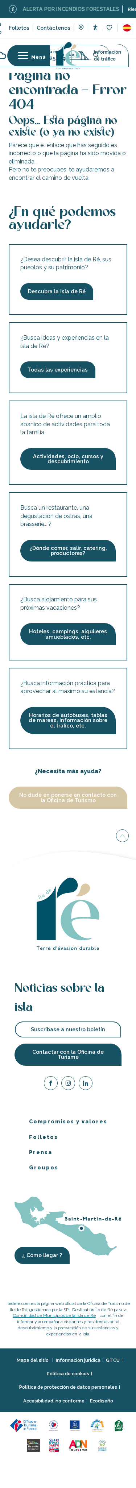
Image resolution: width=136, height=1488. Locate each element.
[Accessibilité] (95, 27)
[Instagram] (68, 1084)
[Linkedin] (85, 1084)
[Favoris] (110, 28)
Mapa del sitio (33, 1360)
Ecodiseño (101, 1401)
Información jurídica (78, 1360)
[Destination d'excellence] (54, 1425)
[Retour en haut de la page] (122, 835)
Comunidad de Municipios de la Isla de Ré (54, 1315)
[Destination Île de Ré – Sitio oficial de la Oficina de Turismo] (68, 55)
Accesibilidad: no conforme (54, 1401)
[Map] (81, 28)
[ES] (126, 28)
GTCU (113, 1360)
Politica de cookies (68, 1373)
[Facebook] (51, 1084)
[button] (126, 28)
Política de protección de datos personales (68, 1387)
